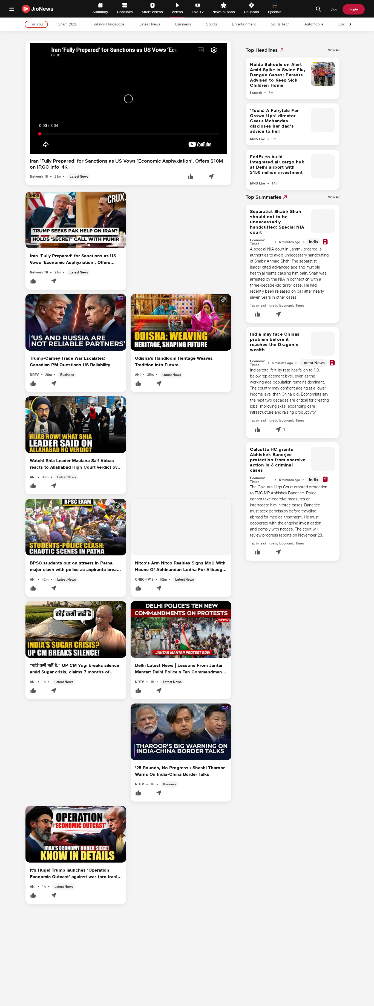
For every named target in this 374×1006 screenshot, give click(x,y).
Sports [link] (211, 24)
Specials (274, 12)
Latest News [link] (150, 24)
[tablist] (183, 24)
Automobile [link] (314, 24)
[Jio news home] (38, 8)
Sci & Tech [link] (280, 24)
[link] (334, 50)
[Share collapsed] (211, 177)
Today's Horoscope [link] (108, 24)
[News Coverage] (325, 242)
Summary (100, 12)
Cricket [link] (344, 24)
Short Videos (152, 12)
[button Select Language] (333, 9)
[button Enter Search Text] (318, 9)
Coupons (251, 12)
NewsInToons (223, 12)
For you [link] (36, 24)
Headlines (125, 12)
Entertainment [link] (244, 24)
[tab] (35, 24)
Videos (177, 12)
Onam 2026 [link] (67, 24)
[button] (190, 177)
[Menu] (11, 8)
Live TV (197, 12)
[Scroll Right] (350, 24)
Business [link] (183, 24)
